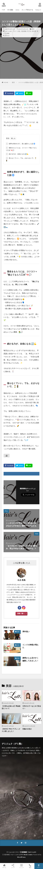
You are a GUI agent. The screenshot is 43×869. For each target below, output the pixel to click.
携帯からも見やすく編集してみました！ (30, 659)
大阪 (18, 31)
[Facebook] (9, 93)
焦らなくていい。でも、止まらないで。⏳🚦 (21, 159)
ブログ (14, 31)
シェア (13, 867)
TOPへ (38, 867)
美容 (33, 29)
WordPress (21, 857)
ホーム (4, 867)
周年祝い (26, 631)
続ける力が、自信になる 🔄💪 (17, 154)
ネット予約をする (27, 10)
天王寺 (29, 31)
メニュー (21, 867)
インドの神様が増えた (30, 646)
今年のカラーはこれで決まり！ (31, 707)
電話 (30, 867)
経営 (18, 631)
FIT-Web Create (26, 854)
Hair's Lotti (8, 31)
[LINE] (28, 93)
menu (17, 10)
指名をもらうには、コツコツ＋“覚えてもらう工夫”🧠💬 (21, 149)
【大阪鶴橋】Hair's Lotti (27, 852)
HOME (6, 82)
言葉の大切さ (27, 729)
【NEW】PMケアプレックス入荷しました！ (11, 730)
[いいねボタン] (7, 455)
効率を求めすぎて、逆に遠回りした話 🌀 (20, 144)
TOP (3, 10)
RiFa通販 (10, 10)
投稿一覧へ (20, 613)
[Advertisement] (21, 62)
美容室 (34, 31)
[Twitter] (19, 93)
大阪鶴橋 (23, 31)
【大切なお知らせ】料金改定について (11, 707)
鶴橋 (7, 33)
